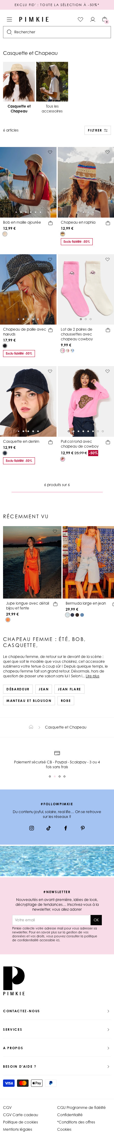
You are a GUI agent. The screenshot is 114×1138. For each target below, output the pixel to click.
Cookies (64, 1129)
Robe (66, 701)
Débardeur (17, 689)
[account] (92, 19)
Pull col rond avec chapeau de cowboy (79, 444)
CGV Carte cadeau (20, 1115)
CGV (7, 1107)
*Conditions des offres (76, 1122)
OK (96, 920)
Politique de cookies (20, 1122)
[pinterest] (82, 829)
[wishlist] (80, 19)
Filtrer (95, 130)
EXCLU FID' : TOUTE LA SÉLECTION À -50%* (57, 5)
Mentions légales (17, 1129)
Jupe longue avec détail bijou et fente (27, 605)
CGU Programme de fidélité (81, 1107)
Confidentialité (70, 1115)
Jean (44, 689)
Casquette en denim (21, 441)
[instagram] (31, 829)
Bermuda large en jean (86, 603)
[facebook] (65, 829)
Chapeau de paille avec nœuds (24, 331)
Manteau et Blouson (29, 701)
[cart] (50, 224)
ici (57, 940)
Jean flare (69, 689)
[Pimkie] (34, 19)
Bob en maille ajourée (22, 222)
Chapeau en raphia (78, 222)
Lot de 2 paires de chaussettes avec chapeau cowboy (77, 334)
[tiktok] (48, 829)
